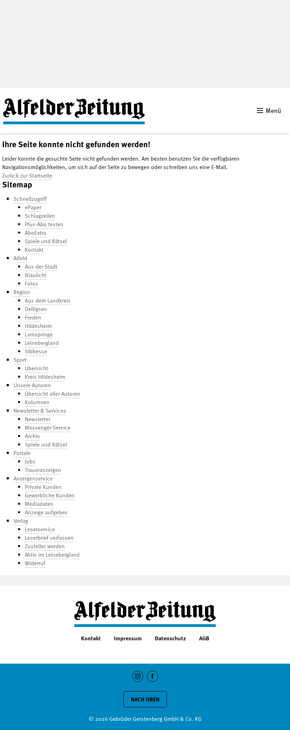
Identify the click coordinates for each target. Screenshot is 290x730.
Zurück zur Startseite (27, 175)
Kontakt (91, 638)
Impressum (128, 638)
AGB (204, 638)
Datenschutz (170, 638)
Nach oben (145, 699)
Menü (273, 110)
